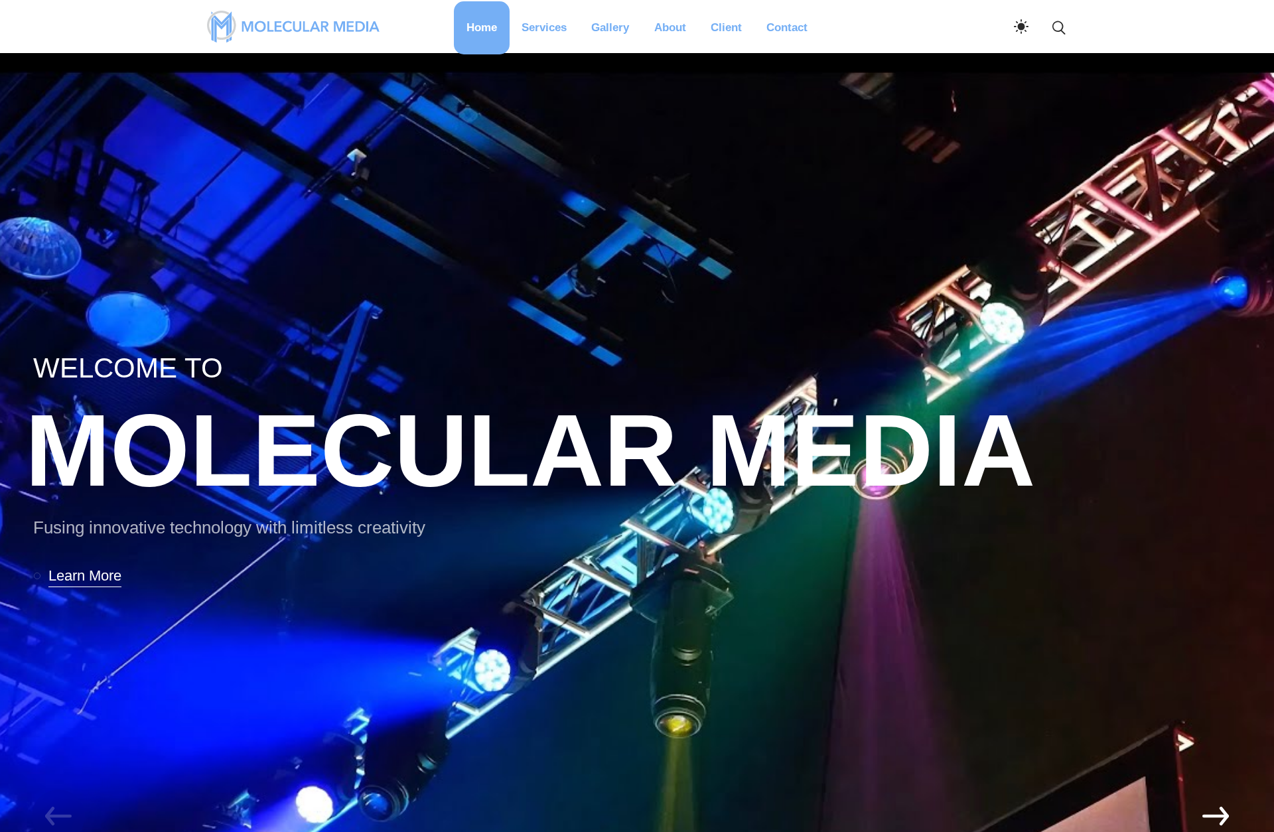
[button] (83, 576)
